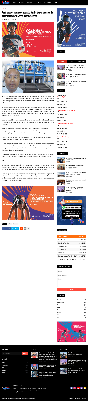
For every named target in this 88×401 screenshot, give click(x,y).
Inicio (3, 9)
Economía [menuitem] (37, 2)
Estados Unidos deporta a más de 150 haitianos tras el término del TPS (47, 365)
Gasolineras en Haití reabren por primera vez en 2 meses (76, 82)
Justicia (7, 9)
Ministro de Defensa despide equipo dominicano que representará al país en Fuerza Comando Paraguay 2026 (48, 374)
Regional (71, 312)
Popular (62, 61)
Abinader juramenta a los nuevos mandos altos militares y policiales (75, 166)
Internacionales (71, 305)
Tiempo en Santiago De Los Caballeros (66, 110)
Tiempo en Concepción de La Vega (65, 123)
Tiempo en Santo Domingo (63, 137)
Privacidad (84, 398)
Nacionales (15, 224)
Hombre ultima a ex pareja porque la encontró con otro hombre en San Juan (76, 75)
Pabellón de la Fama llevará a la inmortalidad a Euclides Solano (76, 159)
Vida (71, 317)
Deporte (71, 300)
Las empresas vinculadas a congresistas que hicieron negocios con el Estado (76, 173)
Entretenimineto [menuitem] (47, 2)
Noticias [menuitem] (21, 2)
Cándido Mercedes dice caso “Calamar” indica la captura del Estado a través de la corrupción (75, 67)
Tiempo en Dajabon (61, 97)
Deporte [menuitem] (29, 2)
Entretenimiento (71, 302)
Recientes (72, 61)
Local (71, 307)
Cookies (71, 398)
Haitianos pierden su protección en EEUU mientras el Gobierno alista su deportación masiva (76, 370)
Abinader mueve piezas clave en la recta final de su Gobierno (76, 180)
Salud (71, 315)
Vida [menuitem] (56, 2)
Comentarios (81, 61)
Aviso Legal (77, 398)
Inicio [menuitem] (14, 2)
